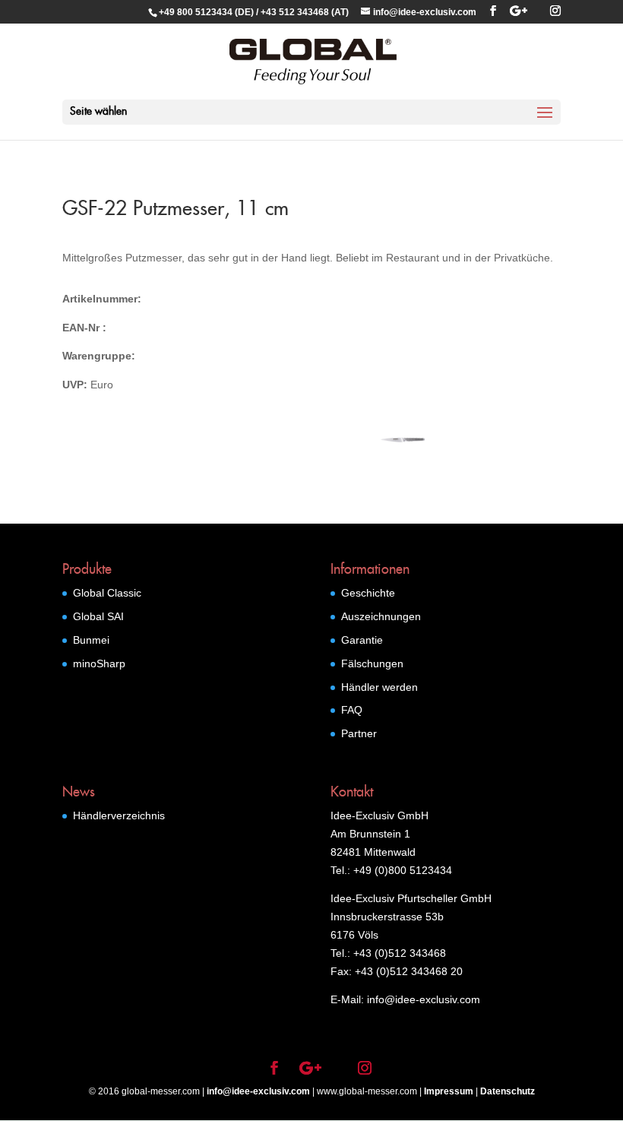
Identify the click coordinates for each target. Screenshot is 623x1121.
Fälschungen (372, 663)
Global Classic (107, 593)
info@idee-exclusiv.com (258, 1091)
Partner (359, 733)
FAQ (351, 710)
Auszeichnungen (381, 616)
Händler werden (379, 687)
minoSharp (99, 663)
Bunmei (91, 640)
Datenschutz (507, 1091)
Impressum (448, 1091)
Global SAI (98, 616)
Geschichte (368, 593)
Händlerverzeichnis (119, 815)
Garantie (362, 640)
